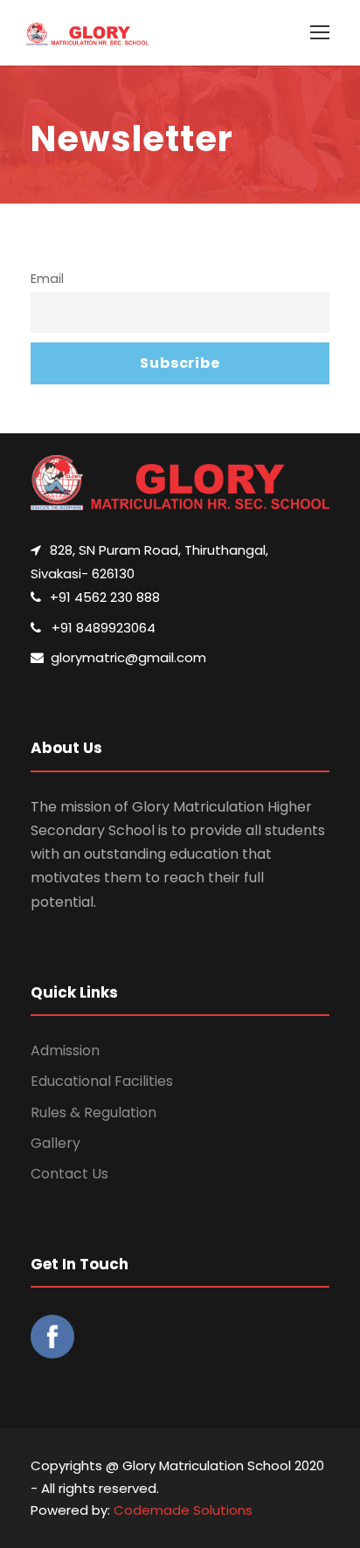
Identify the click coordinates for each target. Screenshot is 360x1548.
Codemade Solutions (183, 1510)
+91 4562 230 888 (105, 597)
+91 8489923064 (104, 628)
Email (47, 278)
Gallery (55, 1143)
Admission (65, 1050)
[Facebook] (61, 1342)
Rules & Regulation (93, 1112)
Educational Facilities (102, 1081)
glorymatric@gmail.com (128, 657)
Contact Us (69, 1174)
